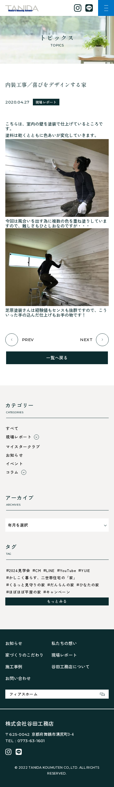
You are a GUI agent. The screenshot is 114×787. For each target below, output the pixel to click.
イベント (14, 463)
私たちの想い (64, 643)
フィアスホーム (23, 694)
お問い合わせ (18, 678)
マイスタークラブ (23, 446)
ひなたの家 (89, 584)
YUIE (85, 570)
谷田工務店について (70, 666)
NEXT (86, 339)
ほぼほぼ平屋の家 (25, 592)
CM (38, 570)
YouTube (68, 570)
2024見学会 (19, 570)
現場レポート (46, 102)
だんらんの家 (62, 584)
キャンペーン (58, 592)
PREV (28, 339)
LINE (50, 570)
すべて (12, 428)
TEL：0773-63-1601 (25, 740)
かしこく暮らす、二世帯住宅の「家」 (43, 577)
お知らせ (14, 455)
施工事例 (13, 666)
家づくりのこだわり (24, 655)
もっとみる (57, 601)
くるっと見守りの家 (27, 584)
